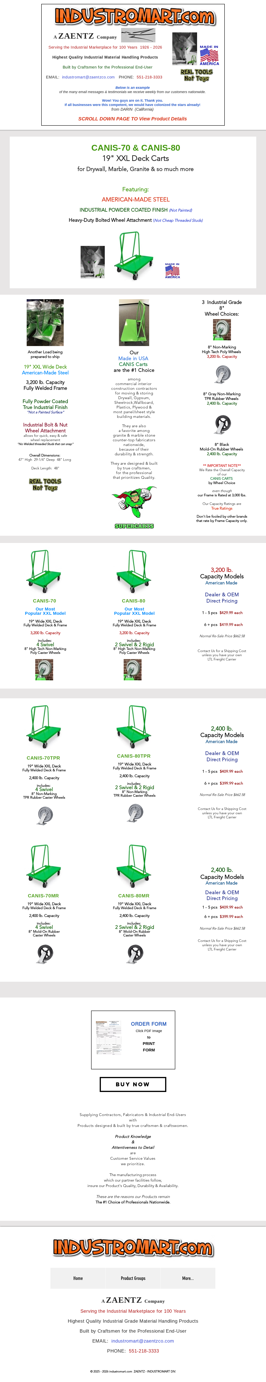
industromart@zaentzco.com (88, 77)
